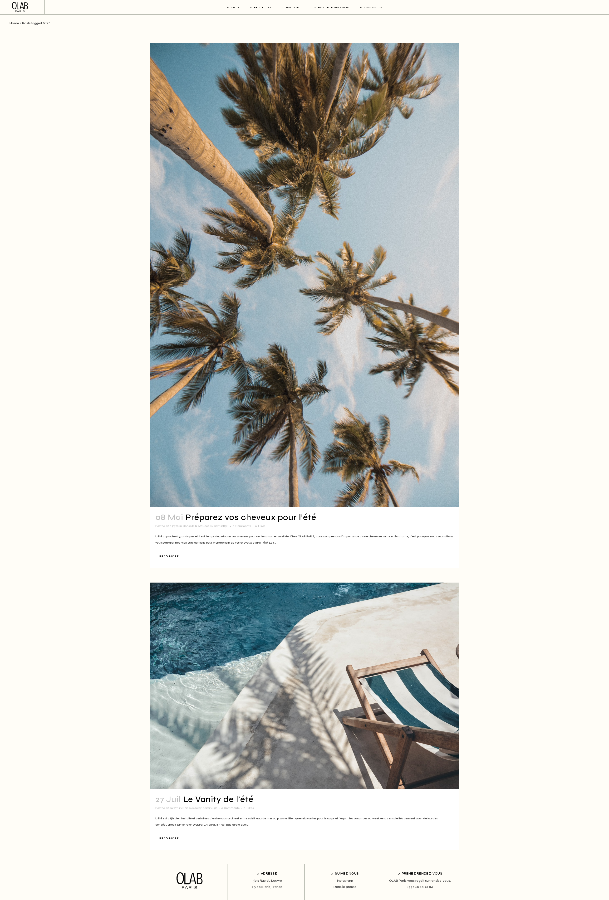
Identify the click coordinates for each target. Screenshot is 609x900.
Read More (169, 556)
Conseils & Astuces (196, 526)
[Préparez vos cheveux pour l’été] (304, 275)
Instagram (345, 881)
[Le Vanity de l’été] (304, 686)
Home (14, 23)
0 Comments (242, 526)
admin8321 (221, 526)
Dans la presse (345, 887)
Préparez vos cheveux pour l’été (250, 517)
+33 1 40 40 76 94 (420, 887)
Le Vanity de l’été (218, 799)
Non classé (190, 808)
